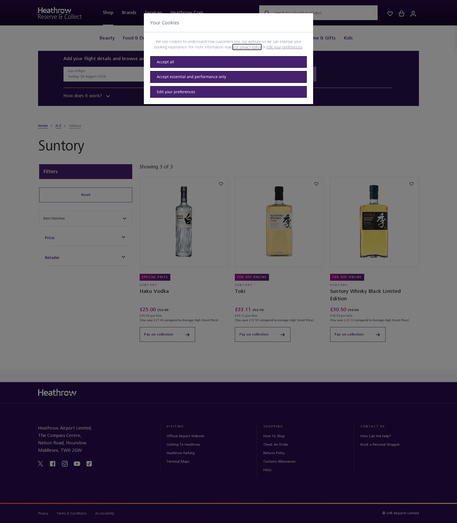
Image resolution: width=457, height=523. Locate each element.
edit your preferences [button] (284, 47)
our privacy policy (247, 47)
